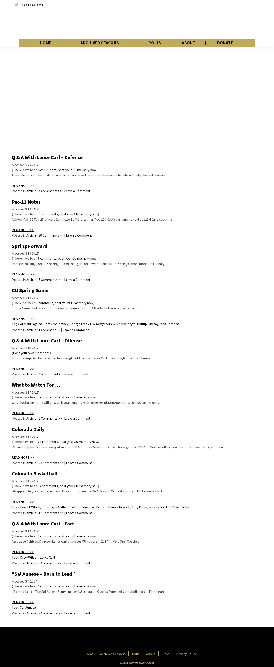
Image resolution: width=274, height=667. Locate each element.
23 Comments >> (51, 463)
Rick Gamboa (169, 324)
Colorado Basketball (34, 473)
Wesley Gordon (160, 507)
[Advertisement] (181, 19)
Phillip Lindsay (147, 324)
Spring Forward (30, 246)
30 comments (48, 214)
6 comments (47, 258)
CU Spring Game (30, 290)
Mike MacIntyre (124, 324)
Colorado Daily (28, 429)
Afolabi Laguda (31, 324)
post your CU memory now (77, 170)
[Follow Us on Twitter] (146, 639)
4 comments (47, 170)
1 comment (44, 303)
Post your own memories (31, 353)
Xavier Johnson (183, 507)
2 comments (47, 397)
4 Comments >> (50, 191)
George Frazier (80, 324)
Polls (154, 43)
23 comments (48, 441)
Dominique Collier (55, 507)
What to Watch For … (36, 385)
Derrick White (30, 507)
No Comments (49, 374)
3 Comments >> (50, 613)
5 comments (47, 536)
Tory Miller (139, 507)
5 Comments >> (50, 563)
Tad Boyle (97, 507)
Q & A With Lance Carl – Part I (44, 523)
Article (31, 191)
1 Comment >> (49, 330)
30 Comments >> (51, 235)
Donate (225, 43)
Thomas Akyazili (118, 507)
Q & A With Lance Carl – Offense (47, 340)
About (188, 43)
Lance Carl (47, 557)
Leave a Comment (77, 191)
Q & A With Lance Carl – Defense (47, 157)
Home (45, 43)
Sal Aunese (28, 607)
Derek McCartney (55, 324)
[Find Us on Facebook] (127, 639)
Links (166, 654)
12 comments (48, 486)
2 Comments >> (50, 418)
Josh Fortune (79, 507)
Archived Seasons (99, 43)
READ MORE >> (23, 185)
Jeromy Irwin (102, 324)
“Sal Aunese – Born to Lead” (43, 574)
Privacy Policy (186, 654)
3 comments (47, 586)
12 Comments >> (51, 513)
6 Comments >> (50, 279)
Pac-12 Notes (26, 201)
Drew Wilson (29, 557)
